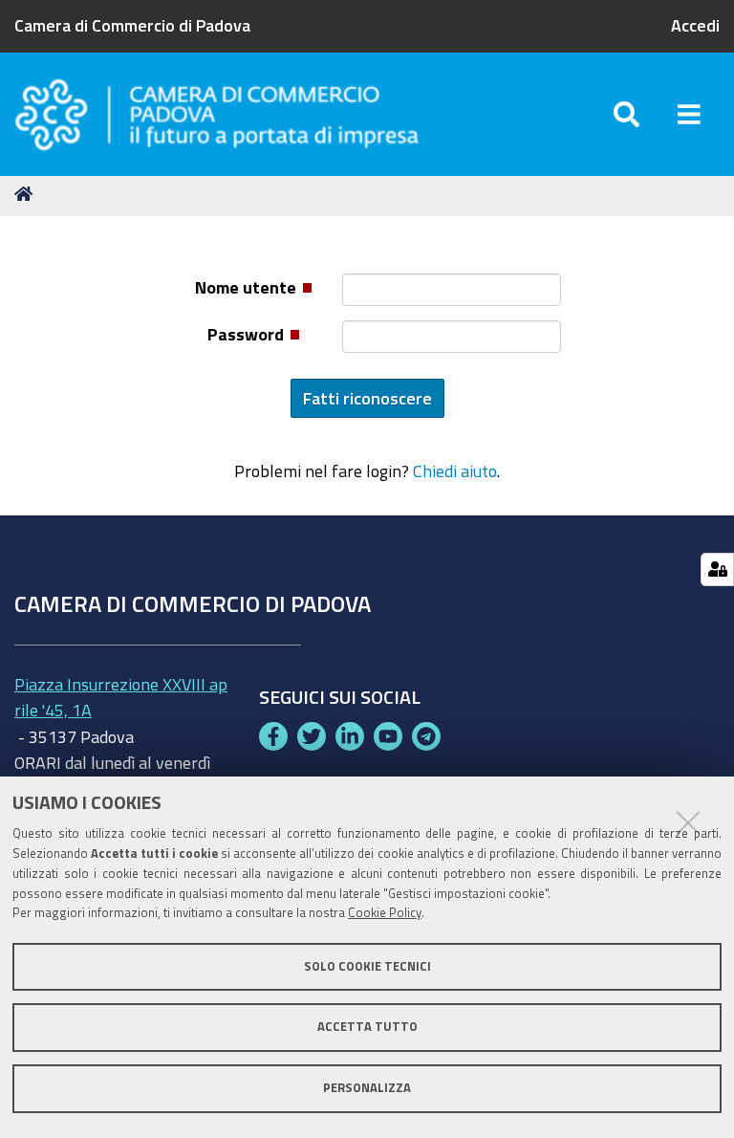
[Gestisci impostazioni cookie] (717, 569)
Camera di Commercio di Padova (132, 24)
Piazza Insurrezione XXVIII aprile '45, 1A (120, 696)
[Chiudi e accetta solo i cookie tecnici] (688, 822)
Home (26, 194)
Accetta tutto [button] (367, 1026)
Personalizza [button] (367, 1088)
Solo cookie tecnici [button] (367, 966)
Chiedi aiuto (455, 470)
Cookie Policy (384, 913)
